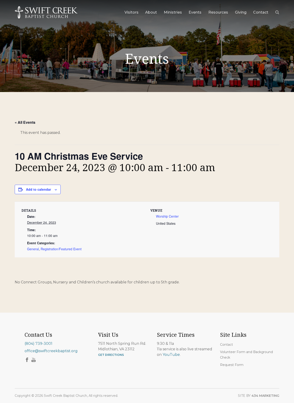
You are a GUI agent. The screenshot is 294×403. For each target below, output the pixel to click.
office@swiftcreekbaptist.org (51, 351)
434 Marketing (265, 396)
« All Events (25, 122)
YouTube (171, 354)
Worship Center (167, 216)
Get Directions (111, 355)
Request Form (231, 365)
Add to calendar (38, 189)
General (33, 249)
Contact (226, 345)
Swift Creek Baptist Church (46, 12)
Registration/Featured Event (61, 249)
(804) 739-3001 (38, 343)
